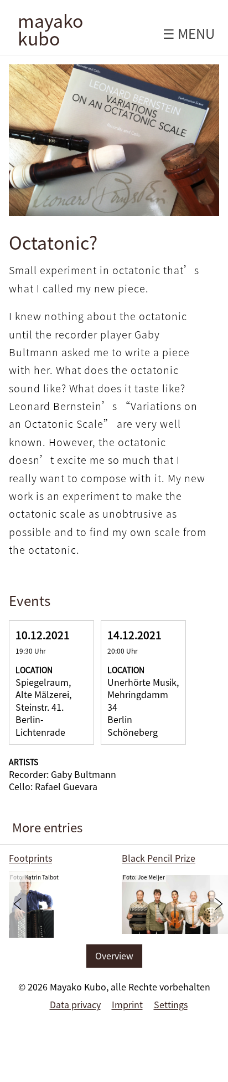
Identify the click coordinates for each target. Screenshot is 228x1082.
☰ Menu (189, 33)
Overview (114, 955)
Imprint (127, 1004)
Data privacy (75, 1004)
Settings (171, 1004)
